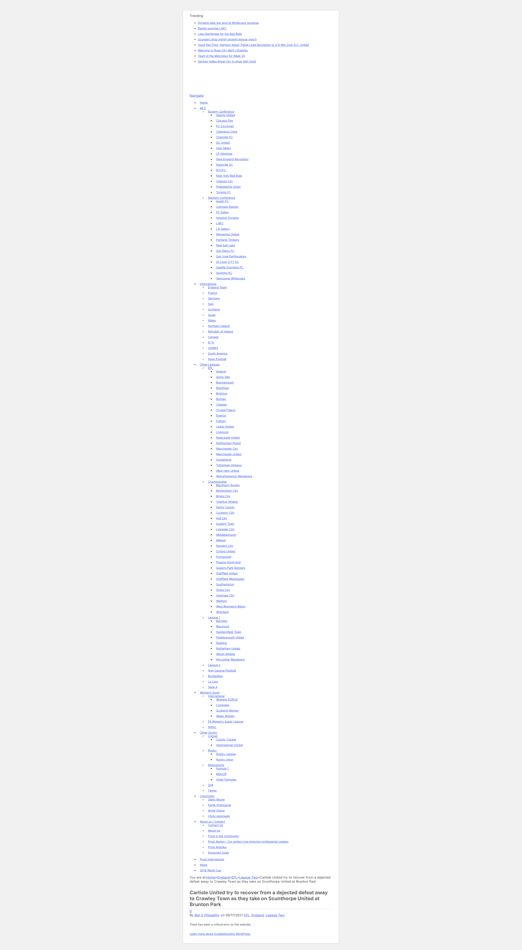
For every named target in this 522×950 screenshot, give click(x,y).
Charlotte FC (224, 137)
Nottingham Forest (228, 443)
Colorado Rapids (227, 206)
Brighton (221, 393)
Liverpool (222, 432)
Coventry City (225, 512)
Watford (221, 601)
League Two (275, 915)
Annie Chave (216, 810)
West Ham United (227, 470)
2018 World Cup (210, 870)
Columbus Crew (226, 131)
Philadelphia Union (228, 186)
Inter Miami (223, 148)
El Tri (211, 342)
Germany (214, 298)
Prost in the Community (223, 836)
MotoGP (221, 774)
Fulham (221, 421)
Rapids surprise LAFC (212, 28)
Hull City (221, 518)
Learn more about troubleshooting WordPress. (220, 934)
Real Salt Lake (225, 245)
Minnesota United (227, 234)
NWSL (212, 727)
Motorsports (216, 765)
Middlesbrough (226, 534)
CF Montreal (224, 153)
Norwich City (224, 545)
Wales (212, 320)
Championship (217, 481)
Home (204, 102)
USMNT (213, 348)
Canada (213, 337)
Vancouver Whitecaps (230, 278)
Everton (221, 415)
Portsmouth (223, 556)
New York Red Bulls (229, 175)
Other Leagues (210, 364)
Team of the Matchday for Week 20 (221, 56)
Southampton (225, 584)
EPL (210, 368)
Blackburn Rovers (228, 485)
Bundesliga (215, 676)
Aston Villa (223, 377)
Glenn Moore (216, 799)
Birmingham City (227, 490)
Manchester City (227, 448)
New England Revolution (232, 159)
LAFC (219, 223)
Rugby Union (224, 759)
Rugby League (226, 754)
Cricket (213, 736)
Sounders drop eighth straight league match (227, 39)
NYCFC (221, 170)
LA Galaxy (223, 228)
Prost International (212, 859)
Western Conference (221, 197)
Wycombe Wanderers (230, 659)
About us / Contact (212, 821)
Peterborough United (230, 637)
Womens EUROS (227, 699)
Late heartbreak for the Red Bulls (220, 34)
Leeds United (225, 426)
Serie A (212, 687)
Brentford (222, 388)
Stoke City (223, 590)
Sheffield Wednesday (230, 579)
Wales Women (225, 716)
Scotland (214, 309)
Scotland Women (227, 710)
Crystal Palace (225, 410)
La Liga (213, 681)
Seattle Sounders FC (229, 267)
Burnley (221, 399)
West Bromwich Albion (231, 606)
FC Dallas (222, 212)
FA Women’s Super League (225, 721)
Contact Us (215, 825)
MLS (203, 108)
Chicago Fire (224, 120)
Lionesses (222, 705)
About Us (214, 830)
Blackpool (222, 626)
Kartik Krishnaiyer (219, 805)
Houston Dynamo (227, 217)
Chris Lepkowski (219, 816)
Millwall (221, 540)
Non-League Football (222, 670)
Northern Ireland (219, 326)
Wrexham (222, 612)
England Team (217, 287)
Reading (221, 643)
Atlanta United (225, 115)
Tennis (212, 790)
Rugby (212, 750)
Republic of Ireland (220, 331)
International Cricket (229, 745)
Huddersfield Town (228, 632)
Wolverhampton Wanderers (234, 476)
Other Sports (208, 732)
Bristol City (223, 496)
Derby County (225, 507)
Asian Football (217, 359)
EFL (247, 915)
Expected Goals (218, 852)
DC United (223, 142)
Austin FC (222, 201)
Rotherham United (228, 648)
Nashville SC (224, 164)
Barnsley (222, 621)
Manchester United (228, 454)
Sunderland (223, 459)
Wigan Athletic (225, 654)
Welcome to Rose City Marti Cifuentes (223, 50)
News (203, 865)
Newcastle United (228, 437)
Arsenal (221, 371)
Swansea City (225, 595)
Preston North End (228, 562)
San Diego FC (225, 251)
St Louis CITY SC (227, 262)
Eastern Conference (221, 111)
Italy (211, 304)
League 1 (214, 617)
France (212, 293)
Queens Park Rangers (230, 568)
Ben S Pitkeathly (207, 915)
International (208, 284)
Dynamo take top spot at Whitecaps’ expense (228, 22)
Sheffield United (227, 573)
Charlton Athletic (227, 501)
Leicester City (225, 529)
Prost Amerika (217, 847)
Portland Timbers (227, 239)
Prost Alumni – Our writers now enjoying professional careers (248, 841)
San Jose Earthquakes (231, 256)
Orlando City (224, 181)
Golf (210, 785)
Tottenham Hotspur (229, 465)
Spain (212, 315)
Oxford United (225, 551)
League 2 (214, 665)
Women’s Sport (210, 692)
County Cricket (226, 739)
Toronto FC (223, 192)
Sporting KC (224, 273)
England (257, 915)
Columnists (207, 796)
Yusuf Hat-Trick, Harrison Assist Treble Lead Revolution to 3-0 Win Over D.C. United (253, 45)
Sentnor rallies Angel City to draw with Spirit (227, 61)
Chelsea (221, 404)
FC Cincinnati (225, 126)
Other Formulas (226, 779)
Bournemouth (225, 382)
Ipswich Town (225, 523)
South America (217, 353)
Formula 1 (222, 768)
